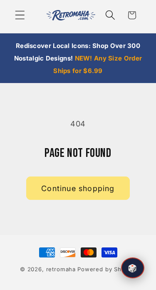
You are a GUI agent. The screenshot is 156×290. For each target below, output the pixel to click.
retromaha (61, 269)
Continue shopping (77, 188)
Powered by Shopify (106, 269)
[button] (20, 15)
